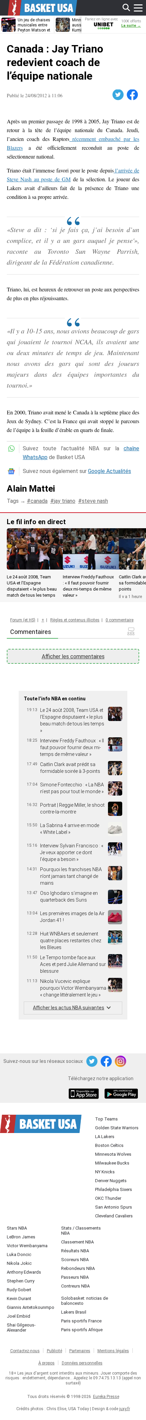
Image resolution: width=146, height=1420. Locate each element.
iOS (85, 1094)
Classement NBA (77, 1241)
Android (121, 1094)
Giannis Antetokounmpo (30, 1307)
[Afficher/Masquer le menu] (138, 7)
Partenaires (79, 1351)
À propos (46, 1363)
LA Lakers (104, 1136)
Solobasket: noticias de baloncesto (84, 1301)
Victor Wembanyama (27, 1245)
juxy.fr (124, 1408)
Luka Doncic (19, 1254)
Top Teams (106, 1118)
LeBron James (21, 1236)
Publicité (54, 1351)
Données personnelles (82, 1363)
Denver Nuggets (111, 1180)
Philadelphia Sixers (113, 1189)
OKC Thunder (108, 1198)
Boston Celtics (109, 1145)
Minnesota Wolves (113, 1154)
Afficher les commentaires (73, 656)
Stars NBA (17, 1228)
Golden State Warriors (117, 1127)
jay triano (64, 501)
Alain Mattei (31, 488)
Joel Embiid (18, 1316)
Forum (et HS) (22, 620)
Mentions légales (113, 1351)
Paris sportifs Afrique (82, 1329)
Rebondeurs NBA (78, 1268)
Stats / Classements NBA (81, 1231)
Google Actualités (109, 471)
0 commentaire (119, 620)
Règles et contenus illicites (74, 620)
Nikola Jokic (19, 1263)
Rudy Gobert (19, 1289)
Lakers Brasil (73, 1312)
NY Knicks (105, 1171)
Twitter (118, 95)
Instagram (121, 1061)
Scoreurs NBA (75, 1259)
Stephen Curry (20, 1280)
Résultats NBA (75, 1250)
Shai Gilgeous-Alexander (21, 1327)
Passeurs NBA (75, 1277)
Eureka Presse (106, 1396)
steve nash (95, 501)
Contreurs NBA (75, 1286)
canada (39, 501)
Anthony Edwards (24, 1272)
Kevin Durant (19, 1298)
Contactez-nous (25, 1351)
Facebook (133, 95)
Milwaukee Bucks (112, 1163)
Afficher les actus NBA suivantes (68, 1007)
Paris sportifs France (81, 1320)
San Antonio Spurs (113, 1207)
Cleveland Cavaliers (114, 1215)
